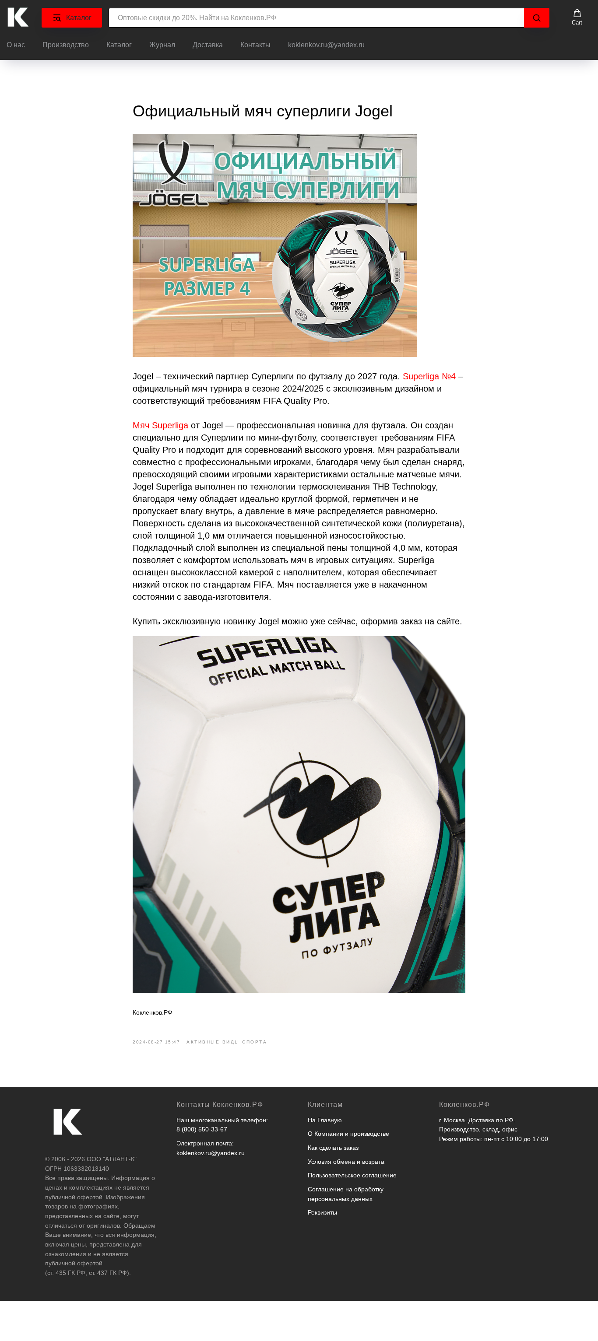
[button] (577, 17)
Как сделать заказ (333, 1147)
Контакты (255, 45)
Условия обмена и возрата (346, 1161)
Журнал (162, 45)
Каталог (119, 45)
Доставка (208, 45)
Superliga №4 (429, 376)
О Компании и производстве (348, 1133)
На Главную (325, 1120)
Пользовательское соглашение (352, 1175)
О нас (16, 45)
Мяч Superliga (160, 425)
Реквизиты (322, 1212)
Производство (65, 45)
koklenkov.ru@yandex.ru (326, 45)
